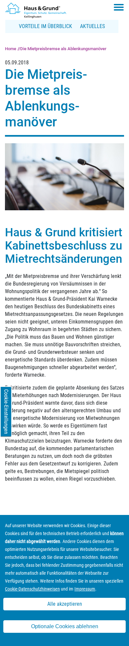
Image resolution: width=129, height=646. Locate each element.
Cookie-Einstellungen (6, 411)
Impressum (84, 589)
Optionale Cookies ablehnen (64, 626)
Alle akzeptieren (64, 604)
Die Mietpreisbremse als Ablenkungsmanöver (63, 48)
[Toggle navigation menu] (119, 7)
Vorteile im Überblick (45, 26)
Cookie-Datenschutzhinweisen (32, 589)
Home (10, 48)
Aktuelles (92, 26)
